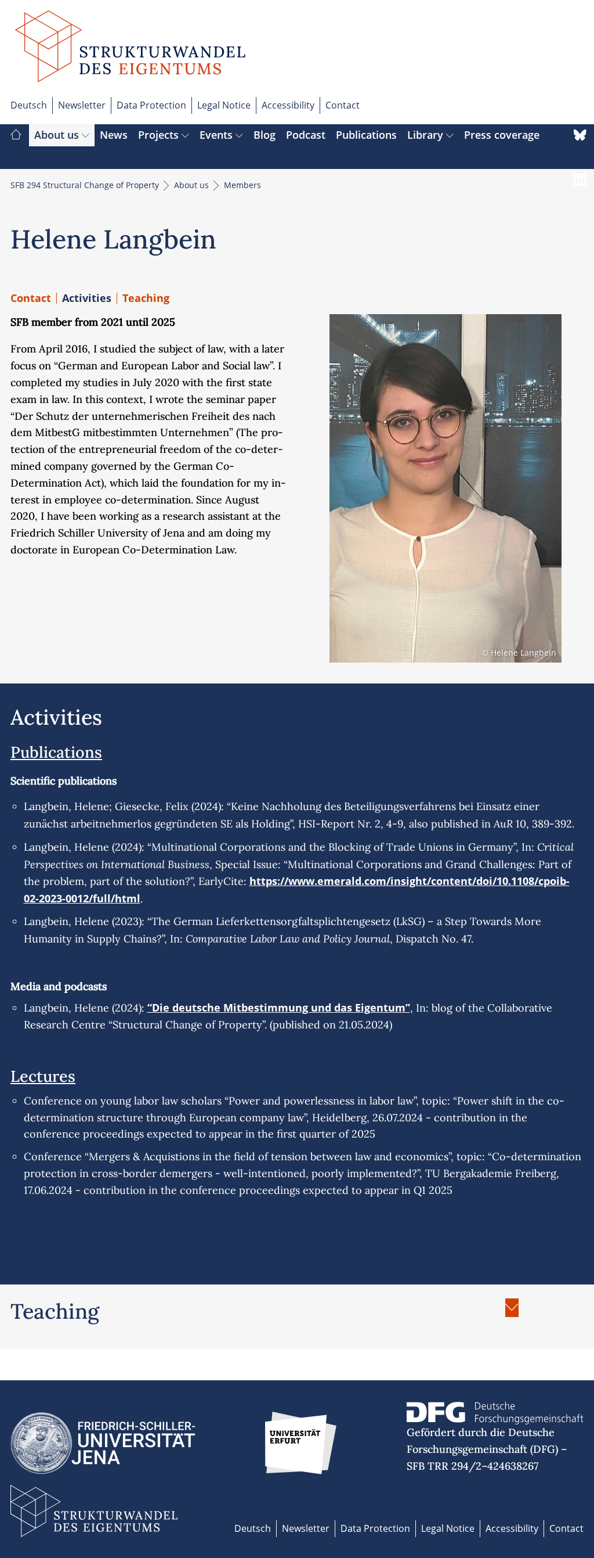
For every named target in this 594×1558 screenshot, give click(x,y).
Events (218, 135)
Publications (366, 135)
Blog (264, 135)
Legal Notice (224, 105)
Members (242, 185)
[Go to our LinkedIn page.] (580, 191)
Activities (86, 298)
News (114, 135)
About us (58, 135)
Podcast (305, 135)
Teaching (145, 298)
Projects (160, 135)
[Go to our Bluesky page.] (580, 146)
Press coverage (501, 135)
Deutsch (28, 105)
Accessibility (288, 105)
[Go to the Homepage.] (130, 53)
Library (426, 135)
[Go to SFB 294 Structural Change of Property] (16, 135)
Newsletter (82, 105)
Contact (342, 105)
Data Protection (151, 105)
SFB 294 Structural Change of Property (85, 185)
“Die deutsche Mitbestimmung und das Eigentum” (278, 1007)
